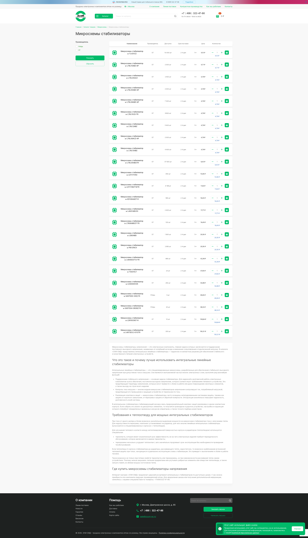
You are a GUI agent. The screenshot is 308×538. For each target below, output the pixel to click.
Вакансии (79, 518)
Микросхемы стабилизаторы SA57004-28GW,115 (132, 307)
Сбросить (90, 64)
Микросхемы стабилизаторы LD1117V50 (132, 173)
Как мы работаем (213, 6)
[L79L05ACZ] (114, 77)
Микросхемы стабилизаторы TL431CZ (132, 52)
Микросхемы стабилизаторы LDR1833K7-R (132, 319)
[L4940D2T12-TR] (114, 259)
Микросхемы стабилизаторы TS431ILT (132, 270)
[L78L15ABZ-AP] (114, 65)
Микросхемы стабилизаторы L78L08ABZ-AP (132, 101)
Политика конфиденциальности (172, 533)
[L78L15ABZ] (114, 149)
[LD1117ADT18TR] (114, 186)
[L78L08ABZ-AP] (114, 101)
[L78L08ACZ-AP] (114, 137)
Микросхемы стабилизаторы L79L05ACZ (132, 76)
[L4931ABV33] (114, 210)
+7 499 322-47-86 (193, 13)
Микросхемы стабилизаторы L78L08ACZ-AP (132, 137)
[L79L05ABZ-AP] (114, 89)
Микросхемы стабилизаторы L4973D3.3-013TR (132, 331)
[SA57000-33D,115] (114, 295)
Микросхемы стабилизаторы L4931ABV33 (132, 210)
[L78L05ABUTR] (114, 162)
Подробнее (189, 2)
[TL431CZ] (114, 53)
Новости (79, 508)
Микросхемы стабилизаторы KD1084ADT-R (132, 198)
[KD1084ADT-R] (114, 198)
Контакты (228, 6)
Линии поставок (169, 6)
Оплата (112, 512)
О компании (154, 6)
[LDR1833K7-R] (114, 319)
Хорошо (297, 529)
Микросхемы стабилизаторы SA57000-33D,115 (132, 295)
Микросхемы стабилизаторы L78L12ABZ (132, 125)
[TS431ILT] (114, 271)
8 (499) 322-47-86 (172, 2)
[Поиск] (175, 16)
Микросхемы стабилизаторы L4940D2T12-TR (132, 258)
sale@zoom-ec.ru (148, 516)
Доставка (113, 508)
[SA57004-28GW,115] (114, 307)
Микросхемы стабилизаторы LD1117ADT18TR (132, 186)
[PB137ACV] (114, 246)
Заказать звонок (218, 509)
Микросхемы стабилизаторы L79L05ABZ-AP (132, 89)
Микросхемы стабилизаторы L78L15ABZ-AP (132, 64)
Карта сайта (114, 515)
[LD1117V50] (114, 174)
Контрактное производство (191, 6)
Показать (90, 58)
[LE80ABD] (114, 234)
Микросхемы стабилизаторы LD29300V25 (132, 283)
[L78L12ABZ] (114, 125)
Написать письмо (218, 515)
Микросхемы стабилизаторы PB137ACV (132, 246)
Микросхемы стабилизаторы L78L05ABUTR (132, 161)
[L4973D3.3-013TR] (114, 331)
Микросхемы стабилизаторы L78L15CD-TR (132, 113)
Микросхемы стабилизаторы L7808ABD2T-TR (132, 222)
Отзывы (79, 515)
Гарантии (79, 512)
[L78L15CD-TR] (114, 113)
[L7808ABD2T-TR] (114, 222)
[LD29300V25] (114, 283)
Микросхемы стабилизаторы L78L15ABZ (132, 149)
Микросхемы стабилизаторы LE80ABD (132, 234)
